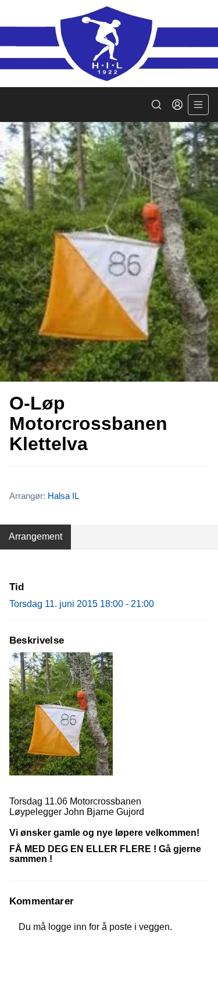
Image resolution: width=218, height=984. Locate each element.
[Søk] (156, 104)
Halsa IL (63, 496)
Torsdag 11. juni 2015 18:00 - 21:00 (81, 604)
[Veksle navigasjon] (198, 104)
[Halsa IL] (109, 43)
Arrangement (35, 536)
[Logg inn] (177, 104)
